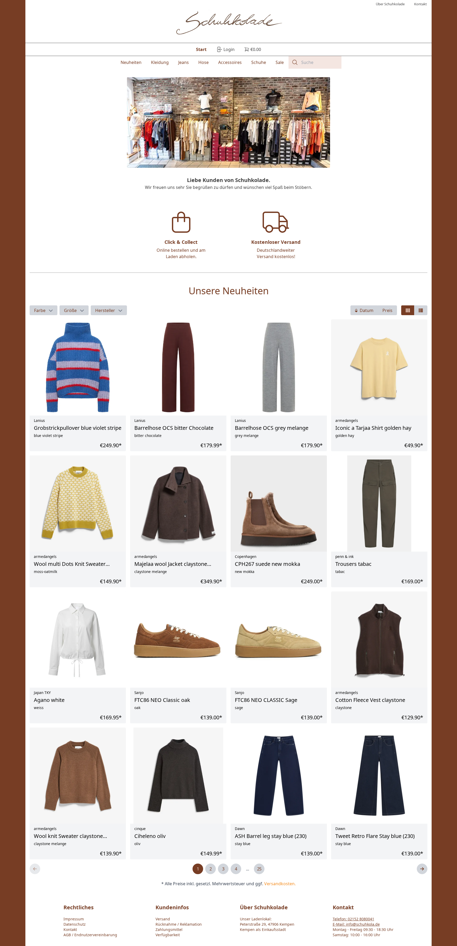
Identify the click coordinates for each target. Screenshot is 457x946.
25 (259, 869)
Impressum (73, 918)
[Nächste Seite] (422, 869)
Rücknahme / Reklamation (179, 924)
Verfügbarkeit (168, 934)
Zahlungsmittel (169, 929)
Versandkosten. (280, 884)
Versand (163, 918)
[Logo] (228, 23)
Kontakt (70, 929)
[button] (43, 310)
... (247, 869)
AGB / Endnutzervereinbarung (90, 934)
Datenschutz (74, 924)
